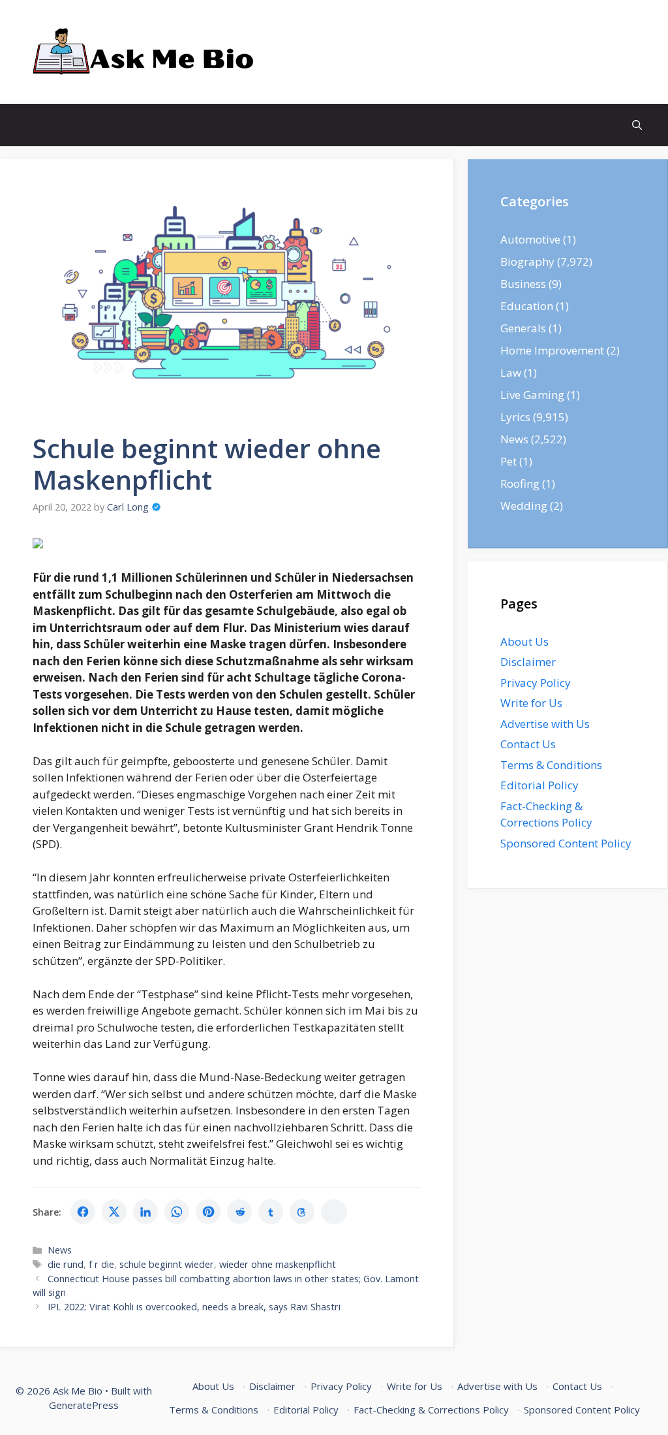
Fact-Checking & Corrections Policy (431, 1409)
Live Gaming (532, 394)
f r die (101, 1264)
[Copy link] (334, 1211)
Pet (508, 461)
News (60, 1250)
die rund (66, 1264)
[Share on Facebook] (82, 1211)
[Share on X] (114, 1211)
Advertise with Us (545, 723)
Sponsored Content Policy (565, 843)
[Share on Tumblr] (270, 1211)
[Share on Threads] (302, 1211)
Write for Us (531, 702)
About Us (524, 641)
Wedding (523, 505)
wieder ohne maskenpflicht (277, 1264)
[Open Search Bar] (637, 125)
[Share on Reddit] (239, 1211)
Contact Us (528, 743)
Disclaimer (528, 661)
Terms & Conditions (551, 764)
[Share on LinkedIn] (145, 1211)
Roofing (519, 483)
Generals (523, 328)
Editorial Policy (539, 785)
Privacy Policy (535, 682)
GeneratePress (84, 1404)
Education (526, 305)
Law (510, 372)
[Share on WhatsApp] (176, 1211)
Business (523, 283)
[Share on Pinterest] (208, 1211)
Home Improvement (552, 350)
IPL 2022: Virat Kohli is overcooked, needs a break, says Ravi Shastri (194, 1307)
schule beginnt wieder (166, 1264)
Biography (527, 261)
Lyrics (515, 416)
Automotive (530, 239)
